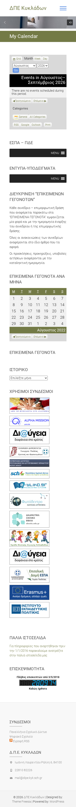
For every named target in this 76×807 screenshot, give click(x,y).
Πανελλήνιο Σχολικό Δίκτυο (28, 732)
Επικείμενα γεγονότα (32, 352)
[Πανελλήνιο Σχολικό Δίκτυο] (29, 471)
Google (25, 125)
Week (37, 58)
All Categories (37, 116)
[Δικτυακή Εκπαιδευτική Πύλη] (29, 483)
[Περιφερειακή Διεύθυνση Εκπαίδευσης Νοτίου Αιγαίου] (29, 461)
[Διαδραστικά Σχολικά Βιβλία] (29, 513)
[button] (5, 22)
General (23, 116)
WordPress (57, 801)
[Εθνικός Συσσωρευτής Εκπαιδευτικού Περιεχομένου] (29, 495)
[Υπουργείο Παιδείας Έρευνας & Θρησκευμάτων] (29, 448)
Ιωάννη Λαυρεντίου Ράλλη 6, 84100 (38, 762)
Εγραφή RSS (20, 741)
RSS (16, 124)
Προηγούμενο (23, 100)
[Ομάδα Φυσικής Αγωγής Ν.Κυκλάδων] (29, 532)
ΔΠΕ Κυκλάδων (28, 8)
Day (45, 58)
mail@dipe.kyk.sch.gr (28, 778)
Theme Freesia (21, 801)
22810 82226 (23, 770)
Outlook (36, 125)
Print (48, 125)
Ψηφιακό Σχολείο (21, 736)
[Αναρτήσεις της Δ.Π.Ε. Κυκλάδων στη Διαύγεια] (29, 430)
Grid (18, 59)
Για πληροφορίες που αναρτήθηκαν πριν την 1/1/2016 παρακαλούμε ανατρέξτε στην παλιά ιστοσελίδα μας (37, 650)
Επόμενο (39, 100)
